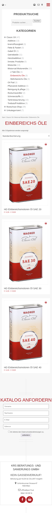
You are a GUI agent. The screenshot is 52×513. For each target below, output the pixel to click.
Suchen (37, 21)
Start (3, 117)
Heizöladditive (14, 58)
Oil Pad (11, 82)
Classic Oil (11, 37)
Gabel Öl (12, 51)
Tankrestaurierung (16, 99)
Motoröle (12, 65)
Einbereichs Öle (17, 75)
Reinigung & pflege (16, 89)
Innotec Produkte (16, 61)
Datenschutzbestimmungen (31, 432)
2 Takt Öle (15, 72)
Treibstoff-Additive (16, 103)
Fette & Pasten (14, 47)
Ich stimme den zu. (27, 432)
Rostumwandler (15, 93)
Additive (11, 40)
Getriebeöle (13, 54)
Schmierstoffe (14, 96)
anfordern (26, 435)
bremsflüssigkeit (15, 44)
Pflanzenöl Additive (16, 85)
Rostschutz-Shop (14, 106)
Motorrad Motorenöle (18, 68)
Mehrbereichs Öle (18, 79)
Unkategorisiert (14, 110)
